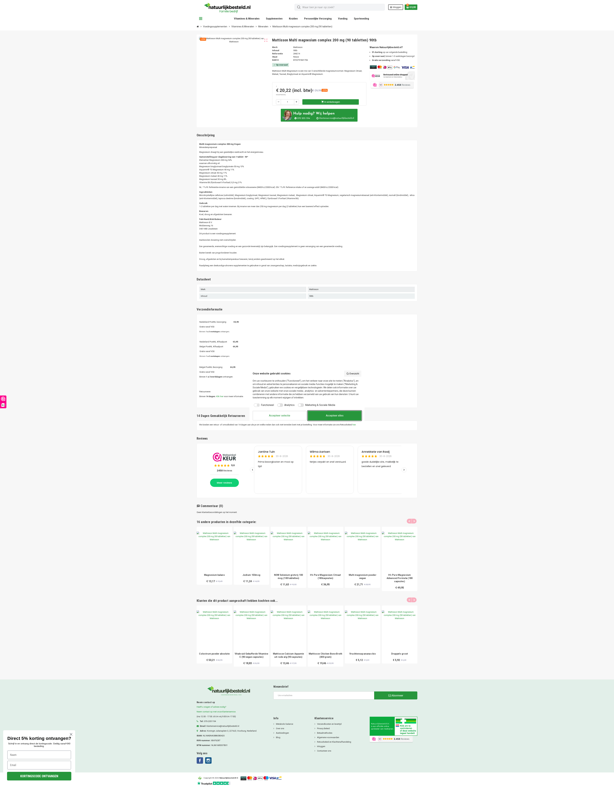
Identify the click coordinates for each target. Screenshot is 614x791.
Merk (274, 47)
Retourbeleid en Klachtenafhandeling (334, 742)
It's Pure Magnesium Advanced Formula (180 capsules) (400, 578)
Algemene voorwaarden (328, 737)
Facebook (200, 760)
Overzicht (354, 373)
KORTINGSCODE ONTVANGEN (39, 776)
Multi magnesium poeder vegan (362, 576)
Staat (274, 57)
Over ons (280, 728)
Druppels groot (399, 653)
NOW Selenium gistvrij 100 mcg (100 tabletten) (288, 576)
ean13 (275, 60)
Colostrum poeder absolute (214, 653)
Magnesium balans (214, 575)
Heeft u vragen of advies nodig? (211, 707)
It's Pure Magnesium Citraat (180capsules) (325, 576)
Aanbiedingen (282, 733)
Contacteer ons (324, 751)
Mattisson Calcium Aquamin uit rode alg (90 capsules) (288, 655)
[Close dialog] (71, 734)
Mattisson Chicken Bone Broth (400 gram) (325, 655)
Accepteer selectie (279, 415)
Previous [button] (409, 521)
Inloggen (321, 746)
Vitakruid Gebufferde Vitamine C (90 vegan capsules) (251, 655)
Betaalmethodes (324, 733)
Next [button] (414, 521)
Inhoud (275, 50)
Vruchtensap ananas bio (362, 653)
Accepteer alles (334, 415)
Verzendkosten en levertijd (329, 724)
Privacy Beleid (323, 728)
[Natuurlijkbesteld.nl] (229, 7)
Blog (278, 737)
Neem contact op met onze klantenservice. (216, 711)
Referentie (277, 53)
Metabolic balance (284, 724)
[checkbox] (263, 405)
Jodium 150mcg (251, 575)
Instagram (208, 760)
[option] (214, 559)
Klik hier (219, 396)
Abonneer (397, 695)
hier (354, 424)
